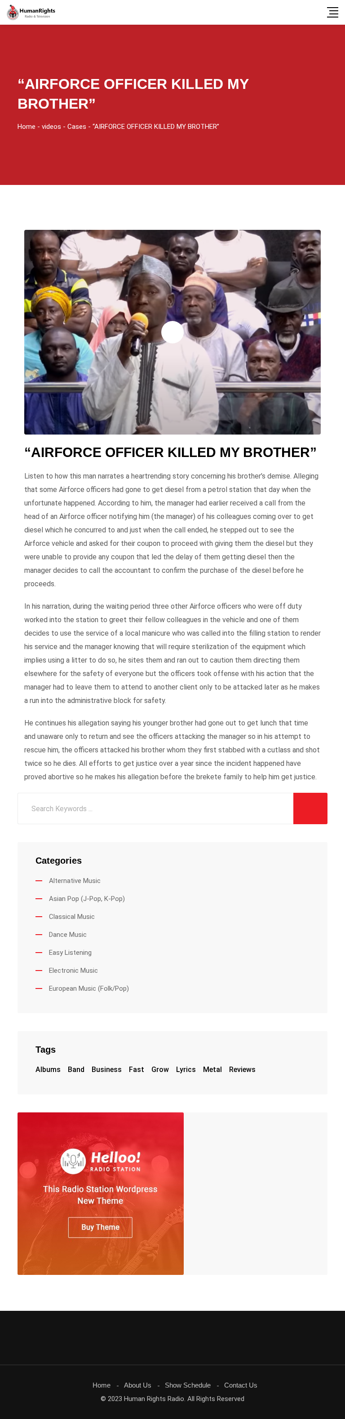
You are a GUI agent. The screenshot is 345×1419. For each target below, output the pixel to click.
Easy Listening (70, 953)
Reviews (242, 1069)
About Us (137, 1385)
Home (102, 1385)
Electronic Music (73, 971)
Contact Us (240, 1385)
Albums (48, 1069)
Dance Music (68, 935)
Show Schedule (188, 1385)
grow (160, 1069)
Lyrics (186, 1069)
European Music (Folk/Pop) (89, 988)
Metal (212, 1069)
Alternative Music (75, 881)
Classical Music (72, 917)
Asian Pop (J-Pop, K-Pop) (87, 899)
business (107, 1069)
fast (136, 1069)
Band (76, 1069)
